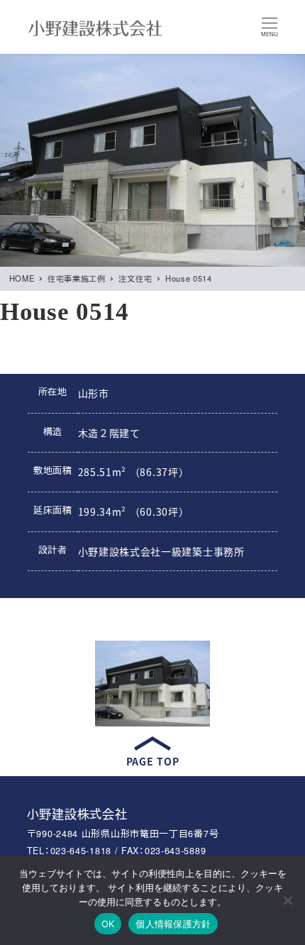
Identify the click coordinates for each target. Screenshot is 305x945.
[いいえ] (287, 900)
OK (108, 923)
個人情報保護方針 (173, 923)
